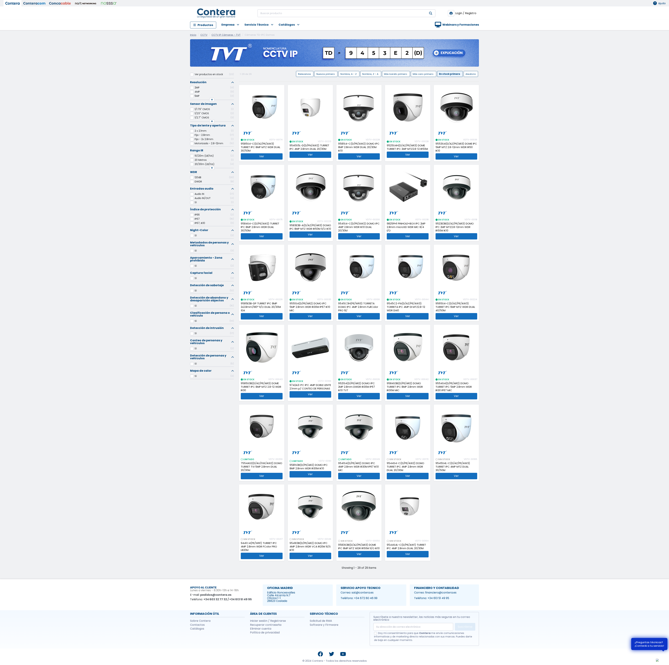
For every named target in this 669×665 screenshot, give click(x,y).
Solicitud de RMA (321, 620)
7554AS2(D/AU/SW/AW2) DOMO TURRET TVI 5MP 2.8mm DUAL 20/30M (261, 466)
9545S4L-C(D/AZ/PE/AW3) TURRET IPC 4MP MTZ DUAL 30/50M (453, 466)
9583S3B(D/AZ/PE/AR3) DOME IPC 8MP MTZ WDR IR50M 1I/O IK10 (359, 546)
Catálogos (197, 628)
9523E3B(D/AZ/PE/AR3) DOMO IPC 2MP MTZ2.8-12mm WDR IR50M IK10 (455, 227)
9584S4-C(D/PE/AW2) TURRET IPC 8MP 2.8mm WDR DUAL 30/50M (260, 227)
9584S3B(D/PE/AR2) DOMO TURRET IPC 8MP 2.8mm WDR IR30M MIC (405, 387)
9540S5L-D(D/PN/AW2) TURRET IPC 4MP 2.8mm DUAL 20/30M (309, 147)
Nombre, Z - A (370, 74)
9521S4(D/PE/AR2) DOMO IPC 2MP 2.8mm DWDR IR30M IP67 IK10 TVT (356, 387)
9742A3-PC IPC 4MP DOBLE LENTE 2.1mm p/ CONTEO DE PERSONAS (310, 386)
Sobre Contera (200, 620)
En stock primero (450, 74)
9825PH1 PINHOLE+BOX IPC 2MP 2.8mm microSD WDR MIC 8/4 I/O (406, 227)
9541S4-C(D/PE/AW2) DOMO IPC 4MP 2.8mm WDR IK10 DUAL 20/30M (359, 227)
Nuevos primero (326, 74)
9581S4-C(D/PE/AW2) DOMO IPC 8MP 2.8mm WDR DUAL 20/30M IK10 (358, 147)
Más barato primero (396, 74)
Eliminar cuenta (260, 628)
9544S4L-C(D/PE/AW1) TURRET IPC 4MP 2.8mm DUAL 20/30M (406, 546)
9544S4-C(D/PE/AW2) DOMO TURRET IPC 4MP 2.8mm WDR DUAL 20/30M (405, 466)
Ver (261, 156)
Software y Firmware (324, 624)
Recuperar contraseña (265, 624)
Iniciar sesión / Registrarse (268, 620)
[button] (227, 25)
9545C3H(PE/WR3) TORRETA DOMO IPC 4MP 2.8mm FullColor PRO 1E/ (358, 307)
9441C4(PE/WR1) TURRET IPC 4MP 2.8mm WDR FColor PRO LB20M (259, 546)
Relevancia (305, 74)
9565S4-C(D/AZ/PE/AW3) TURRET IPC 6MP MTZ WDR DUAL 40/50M (455, 307)
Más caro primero (423, 74)
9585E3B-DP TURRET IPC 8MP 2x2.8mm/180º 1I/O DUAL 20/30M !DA (261, 307)
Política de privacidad (265, 632)
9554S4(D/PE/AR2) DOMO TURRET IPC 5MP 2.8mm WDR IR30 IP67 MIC (454, 387)
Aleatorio (471, 74)
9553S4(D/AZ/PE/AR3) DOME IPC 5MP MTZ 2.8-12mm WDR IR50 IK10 (456, 147)
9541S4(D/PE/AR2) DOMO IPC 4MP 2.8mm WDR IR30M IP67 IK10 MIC (358, 466)
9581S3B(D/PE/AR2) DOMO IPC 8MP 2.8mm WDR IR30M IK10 (309, 466)
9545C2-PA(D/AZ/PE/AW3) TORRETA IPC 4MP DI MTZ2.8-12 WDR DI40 (406, 307)
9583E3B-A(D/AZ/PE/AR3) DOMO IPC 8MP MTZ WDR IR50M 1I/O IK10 (310, 227)
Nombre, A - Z (348, 74)
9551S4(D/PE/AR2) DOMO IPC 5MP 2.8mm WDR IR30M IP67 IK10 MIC (310, 307)
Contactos (197, 624)
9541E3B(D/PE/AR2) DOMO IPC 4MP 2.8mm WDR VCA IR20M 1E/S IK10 (310, 546)
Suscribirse (465, 627)
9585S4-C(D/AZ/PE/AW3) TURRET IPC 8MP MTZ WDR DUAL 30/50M (260, 147)
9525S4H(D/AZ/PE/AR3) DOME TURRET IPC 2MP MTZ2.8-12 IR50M (407, 147)
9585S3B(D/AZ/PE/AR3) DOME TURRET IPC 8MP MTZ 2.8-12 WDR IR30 (261, 387)
